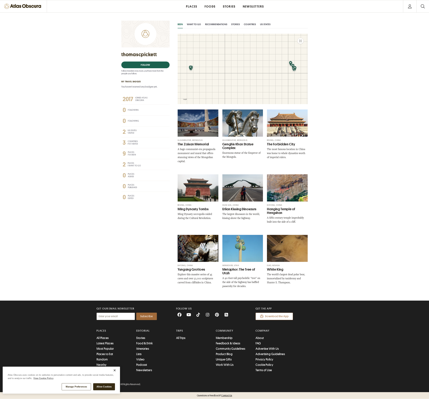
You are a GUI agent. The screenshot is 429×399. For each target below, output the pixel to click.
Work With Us (224, 364)
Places (101, 330)
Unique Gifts (224, 359)
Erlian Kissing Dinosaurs (239, 209)
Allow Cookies (104, 386)
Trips (179, 330)
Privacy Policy (264, 359)
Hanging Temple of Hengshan (281, 211)
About (260, 338)
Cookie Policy (264, 364)
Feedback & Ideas (228, 343)
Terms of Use (264, 370)
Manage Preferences (76, 386)
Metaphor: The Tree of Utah (238, 271)
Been (180, 24)
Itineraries (142, 348)
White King (275, 269)
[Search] (422, 6)
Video (140, 359)
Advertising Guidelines (270, 354)
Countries (250, 24)
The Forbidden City (281, 144)
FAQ (258, 343)
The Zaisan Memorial (193, 144)
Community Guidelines (230, 348)
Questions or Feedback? (214, 395)
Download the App (277, 316)
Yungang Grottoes (191, 269)
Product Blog (224, 354)
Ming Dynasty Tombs (193, 209)
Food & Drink (144, 343)
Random (102, 359)
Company (262, 330)
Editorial (143, 330)
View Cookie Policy (43, 378)
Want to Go (194, 24)
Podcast (141, 364)
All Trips (181, 338)
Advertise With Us (267, 348)
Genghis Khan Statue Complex (238, 146)
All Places (103, 338)
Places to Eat (105, 354)
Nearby (102, 364)
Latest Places (105, 343)
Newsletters (144, 370)
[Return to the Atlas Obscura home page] (23, 6)
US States (265, 24)
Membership (224, 338)
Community (224, 330)
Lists (138, 354)
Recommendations (216, 24)
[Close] (114, 370)
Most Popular (105, 348)
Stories (235, 24)
